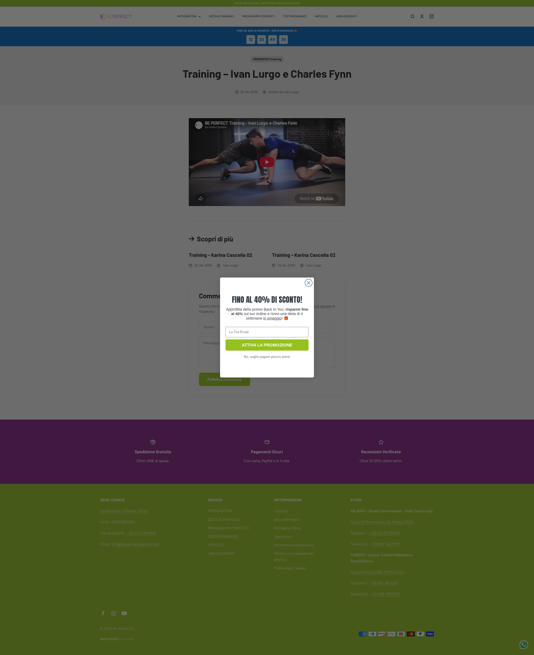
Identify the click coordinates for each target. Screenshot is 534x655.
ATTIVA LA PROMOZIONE (267, 345)
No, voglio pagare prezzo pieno (267, 357)
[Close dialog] (308, 282)
